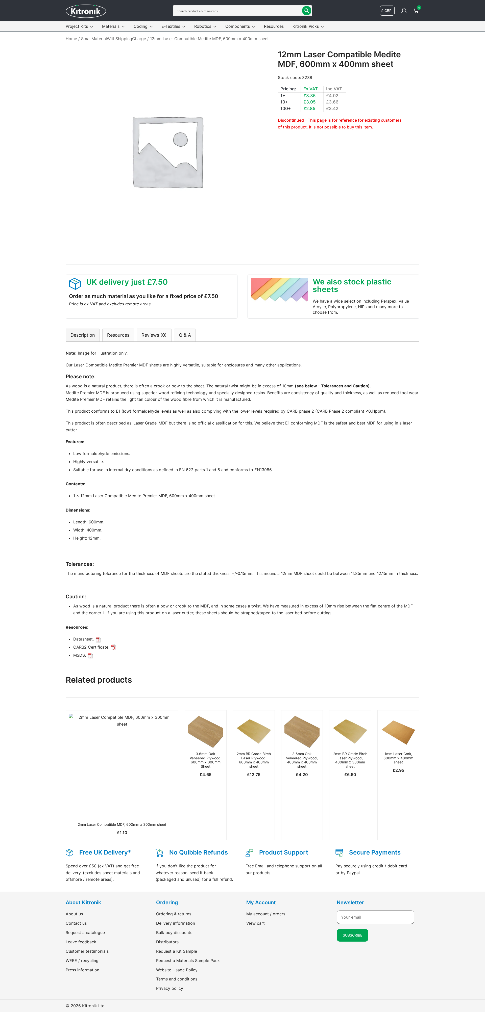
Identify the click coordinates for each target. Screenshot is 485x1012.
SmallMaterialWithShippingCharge (113, 38)
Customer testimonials (87, 951)
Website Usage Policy (177, 969)
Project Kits (77, 26)
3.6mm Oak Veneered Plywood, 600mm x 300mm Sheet (206, 760)
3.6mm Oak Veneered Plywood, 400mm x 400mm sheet (302, 760)
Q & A (185, 335)
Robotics (202, 26)
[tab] (83, 335)
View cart (255, 923)
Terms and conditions (176, 978)
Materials (110, 26)
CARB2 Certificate (90, 647)
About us (74, 913)
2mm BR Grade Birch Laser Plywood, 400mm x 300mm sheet (350, 760)
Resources (274, 26)
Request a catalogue (85, 932)
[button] (122, 811)
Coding (141, 26)
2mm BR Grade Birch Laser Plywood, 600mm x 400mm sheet (254, 760)
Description (82, 335)
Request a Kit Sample (176, 951)
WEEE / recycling (82, 960)
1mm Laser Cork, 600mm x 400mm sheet (398, 758)
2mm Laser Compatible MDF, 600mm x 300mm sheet (122, 824)
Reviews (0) (154, 335)
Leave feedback (81, 941)
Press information (82, 969)
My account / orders (265, 913)
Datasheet (83, 639)
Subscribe (352, 935)
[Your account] (404, 10)
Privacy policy (169, 988)
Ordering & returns (173, 913)
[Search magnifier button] (306, 10)
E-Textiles (170, 26)
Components (237, 26)
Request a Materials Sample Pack (188, 960)
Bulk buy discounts (174, 932)
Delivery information (175, 923)
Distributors (167, 941)
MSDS (79, 655)
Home (71, 38)
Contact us (76, 923)
